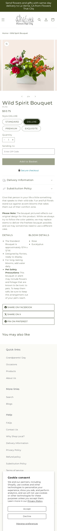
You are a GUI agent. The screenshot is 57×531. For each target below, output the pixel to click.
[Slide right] (35, 96)
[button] (39, 19)
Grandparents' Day (16, 357)
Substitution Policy (16, 463)
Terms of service (14, 470)
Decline (27, 516)
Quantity (7, 134)
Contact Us (12, 429)
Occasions (11, 364)
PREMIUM (11, 128)
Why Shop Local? (15, 436)
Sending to (13, 146)
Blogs (9, 404)
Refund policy (13, 456)
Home (5, 33)
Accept (27, 509)
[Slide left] (22, 96)
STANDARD (12, 121)
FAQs (9, 422)
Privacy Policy (35, 501)
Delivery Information (17, 443)
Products (11, 371)
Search (9, 397)
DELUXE (32, 121)
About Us (11, 378)
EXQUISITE (31, 128)
